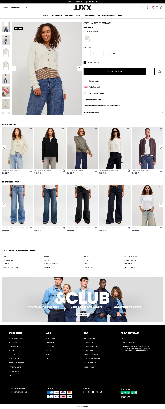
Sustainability (14, 359)
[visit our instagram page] (89, 393)
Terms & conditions (92, 355)
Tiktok (48, 350)
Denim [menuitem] (78, 15)
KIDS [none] (25, 8)
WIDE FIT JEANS (129, 267)
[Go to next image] (6, 112)
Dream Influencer (16, 363)
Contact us (88, 350)
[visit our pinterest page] (97, 393)
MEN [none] (5, 8)
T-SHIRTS (87, 264)
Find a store (14, 346)
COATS (46, 260)
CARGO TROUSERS (50, 264)
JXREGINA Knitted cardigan (98, 23)
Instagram (50, 342)
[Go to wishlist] (157, 8)
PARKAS (6, 264)
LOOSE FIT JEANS (129, 260)
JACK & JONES (15, 333)
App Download (15, 367)
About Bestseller (130, 333)
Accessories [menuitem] (90, 15)
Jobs (123, 338)
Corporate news (128, 342)
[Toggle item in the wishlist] (151, 71)
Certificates (14, 371)
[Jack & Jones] (82, 10)
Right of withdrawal (92, 359)
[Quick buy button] (31, 170)
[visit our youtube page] (93, 393)
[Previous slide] (4, 147)
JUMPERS (46, 267)
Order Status (89, 338)
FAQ (10, 375)
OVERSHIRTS (8, 260)
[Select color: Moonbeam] (87, 39)
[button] (87, 53)
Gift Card (13, 355)
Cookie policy (89, 367)
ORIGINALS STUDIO (10, 267)
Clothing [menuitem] (69, 15)
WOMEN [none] (15, 8)
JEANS (5, 256)
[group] (17, 152)
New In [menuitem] (45, 15)
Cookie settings (82, 407)
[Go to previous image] (6, 24)
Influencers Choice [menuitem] (106, 15)
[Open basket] (161, 7)
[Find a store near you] (147, 8)
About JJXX (50, 338)
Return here (89, 342)
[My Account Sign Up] (82, 299)
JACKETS (87, 256)
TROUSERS (47, 256)
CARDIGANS (88, 267)
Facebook (50, 346)
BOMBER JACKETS (130, 256)
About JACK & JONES (17, 338)
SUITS (86, 260)
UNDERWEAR (128, 264)
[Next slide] (161, 147)
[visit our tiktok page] (101, 393)
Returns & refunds (91, 346)
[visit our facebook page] (84, 393)
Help (86, 333)
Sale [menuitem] (120, 15)
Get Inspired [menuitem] (57, 15)
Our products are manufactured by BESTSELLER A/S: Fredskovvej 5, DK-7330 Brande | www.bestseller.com (135, 348)
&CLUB (11, 350)
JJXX (48, 333)
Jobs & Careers (15, 342)
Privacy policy (90, 363)
